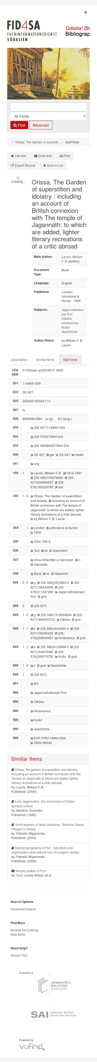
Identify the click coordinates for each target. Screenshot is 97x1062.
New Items (18, 934)
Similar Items (45, 359)
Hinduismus (70, 323)
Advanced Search (23, 909)
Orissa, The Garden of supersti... (37, 142)
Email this (45, 155)
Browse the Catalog (24, 930)
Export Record (25, 165)
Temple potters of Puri (30, 871)
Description (19, 359)
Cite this (20, 155)
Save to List (55, 165)
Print (67, 155)
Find (21, 125)
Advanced (41, 125)
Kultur (66, 327)
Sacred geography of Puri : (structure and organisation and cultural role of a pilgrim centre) (45, 850)
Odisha (67, 318)
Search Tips (19, 955)
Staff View (70, 359)
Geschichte (69, 331)
